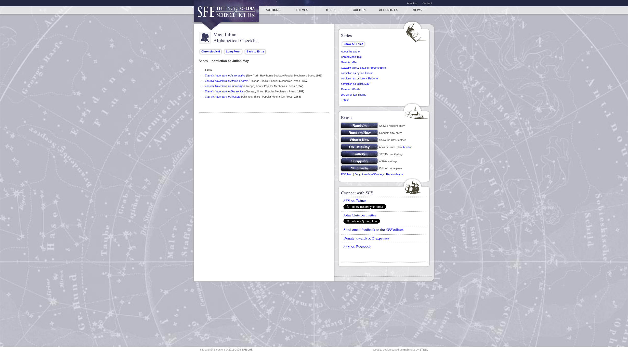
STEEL (423, 349)
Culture (360, 10)
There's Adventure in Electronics (224, 91)
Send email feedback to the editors (373, 229)
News (417, 10)
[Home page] (226, 14)
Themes (302, 10)
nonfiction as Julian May (355, 83)
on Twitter (354, 200)
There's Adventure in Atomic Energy (226, 80)
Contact (427, 3)
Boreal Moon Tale (351, 56)
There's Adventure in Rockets (222, 96)
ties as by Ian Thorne (353, 94)
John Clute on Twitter (359, 215)
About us (412, 3)
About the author (351, 51)
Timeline (407, 147)
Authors (273, 10)
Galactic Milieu (349, 62)
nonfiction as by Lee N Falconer (360, 78)
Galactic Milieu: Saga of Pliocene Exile (363, 67)
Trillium (345, 100)
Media (331, 10)
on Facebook (357, 246)
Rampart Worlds (350, 89)
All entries (388, 10)
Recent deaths (395, 174)
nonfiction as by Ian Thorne (357, 73)
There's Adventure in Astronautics (225, 75)
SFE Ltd (247, 349)
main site (409, 349)
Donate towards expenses (366, 238)
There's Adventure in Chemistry (224, 86)
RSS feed (346, 174)
